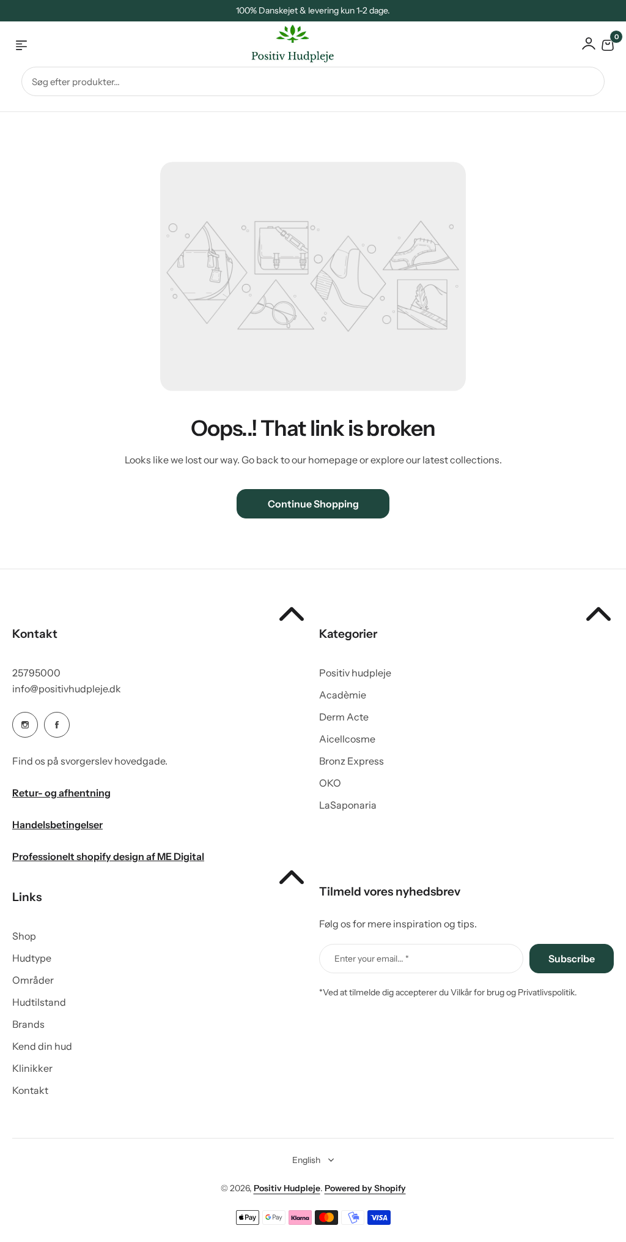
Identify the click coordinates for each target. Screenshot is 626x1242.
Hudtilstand (39, 1002)
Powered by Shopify (365, 1188)
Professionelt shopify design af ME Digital (108, 856)
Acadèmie (342, 695)
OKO (330, 783)
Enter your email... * (371, 958)
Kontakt (30, 1090)
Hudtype (31, 958)
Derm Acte (344, 717)
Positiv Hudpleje (287, 1188)
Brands (28, 1024)
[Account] (588, 43)
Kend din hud (42, 1046)
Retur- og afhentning (61, 793)
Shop (24, 936)
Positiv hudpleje (355, 673)
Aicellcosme (347, 739)
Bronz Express (351, 761)
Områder (33, 980)
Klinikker (32, 1068)
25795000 (36, 673)
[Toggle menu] (21, 45)
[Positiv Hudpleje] (283, 46)
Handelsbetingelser (57, 824)
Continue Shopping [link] (313, 504)
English (306, 1159)
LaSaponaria (348, 805)
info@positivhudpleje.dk (66, 689)
